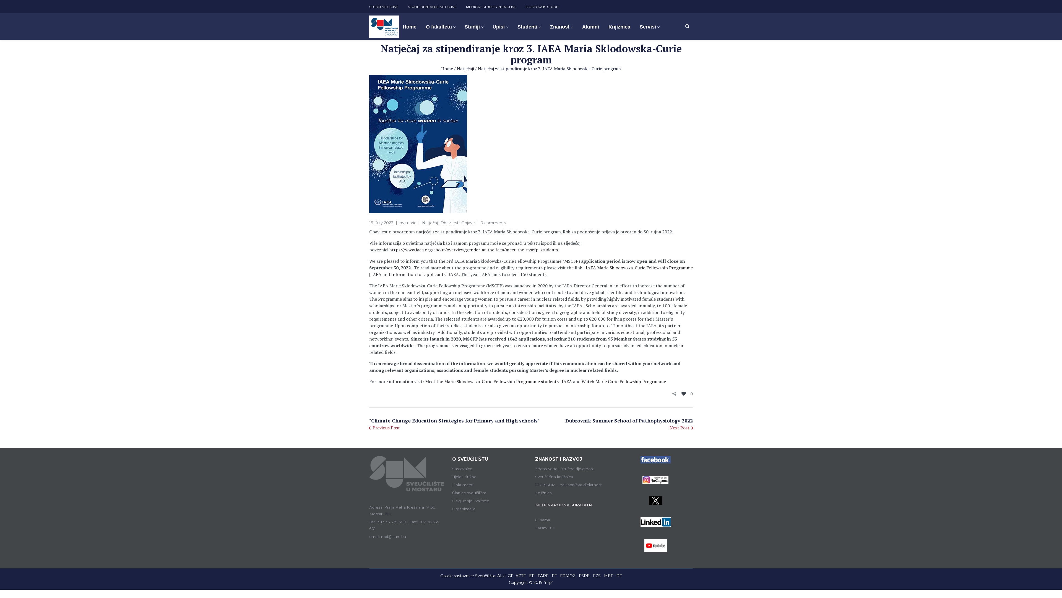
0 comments (493, 222)
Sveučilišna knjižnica (554, 477)
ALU (501, 575)
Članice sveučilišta (469, 493)
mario (411, 222)
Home (447, 69)
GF (510, 575)
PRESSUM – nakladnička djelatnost (568, 485)
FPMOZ (568, 575)
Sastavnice (462, 468)
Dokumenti (462, 485)
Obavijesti (450, 222)
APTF (521, 575)
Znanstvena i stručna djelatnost (564, 468)
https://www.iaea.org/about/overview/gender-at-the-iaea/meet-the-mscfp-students (473, 250)
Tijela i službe (464, 477)
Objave (468, 222)
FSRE (584, 575)
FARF (543, 575)
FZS (597, 575)
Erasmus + (545, 528)
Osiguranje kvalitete (470, 501)
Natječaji (465, 69)
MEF (608, 575)
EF (531, 575)
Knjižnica (543, 493)
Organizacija (463, 509)
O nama (542, 520)
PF (619, 575)
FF (554, 575)
